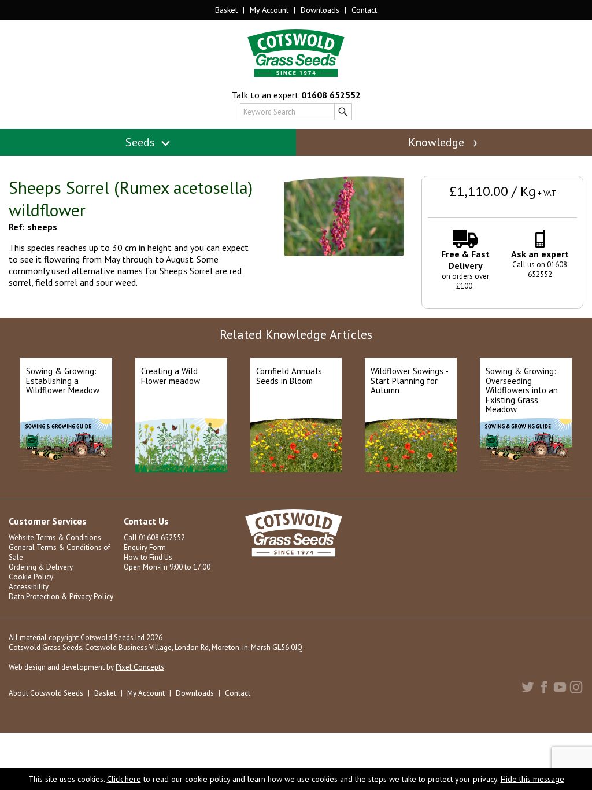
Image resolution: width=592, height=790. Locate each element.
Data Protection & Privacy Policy (61, 596)
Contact (364, 10)
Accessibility (29, 587)
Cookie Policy (31, 577)
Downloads (320, 10)
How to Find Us (148, 557)
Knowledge (437, 142)
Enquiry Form (145, 547)
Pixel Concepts (140, 667)
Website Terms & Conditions (55, 537)
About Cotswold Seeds (46, 693)
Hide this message (532, 779)
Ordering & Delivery (41, 567)
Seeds (141, 142)
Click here (124, 779)
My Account (269, 10)
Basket (226, 10)
